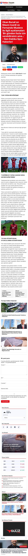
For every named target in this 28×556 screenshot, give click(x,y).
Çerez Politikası (11, 10)
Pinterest (9, 69)
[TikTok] (18, 427)
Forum (18, 10)
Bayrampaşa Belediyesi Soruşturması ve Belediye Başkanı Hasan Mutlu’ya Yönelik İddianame (13, 481)
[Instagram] (11, 427)
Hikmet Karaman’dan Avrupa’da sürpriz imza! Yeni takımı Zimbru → (20, 293)
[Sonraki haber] (24, 436)
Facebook (14, 67)
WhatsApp (20, 67)
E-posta (3, 383)
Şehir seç (5, 414)
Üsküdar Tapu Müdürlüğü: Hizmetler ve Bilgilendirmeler (11, 484)
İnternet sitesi (4, 388)
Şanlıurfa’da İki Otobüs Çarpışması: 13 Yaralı (12, 485)
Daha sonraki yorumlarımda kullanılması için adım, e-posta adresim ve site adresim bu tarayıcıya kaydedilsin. (14, 397)
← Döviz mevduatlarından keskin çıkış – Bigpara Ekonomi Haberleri (6, 293)
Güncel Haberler (9, 7)
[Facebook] (3, 427)
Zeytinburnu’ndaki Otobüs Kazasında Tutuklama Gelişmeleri (13, 478)
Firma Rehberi (19, 7)
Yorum (3, 365)
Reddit (4, 69)
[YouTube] (14, 427)
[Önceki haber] (21, 436)
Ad (2, 377)
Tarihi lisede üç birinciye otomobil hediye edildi (13, 487)
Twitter (9, 67)
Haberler (3, 14)
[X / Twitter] (7, 427)
